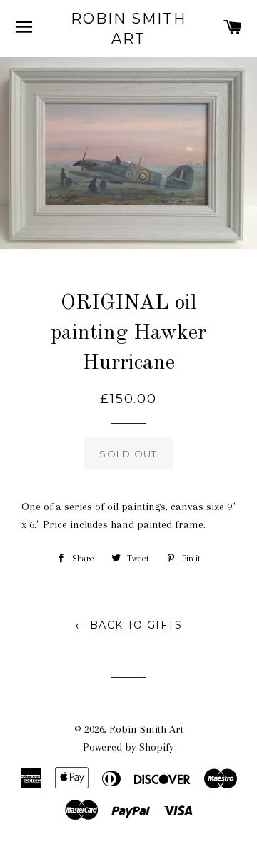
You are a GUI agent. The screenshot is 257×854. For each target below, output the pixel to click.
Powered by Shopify (128, 747)
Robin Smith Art (128, 28)
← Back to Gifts (128, 625)
